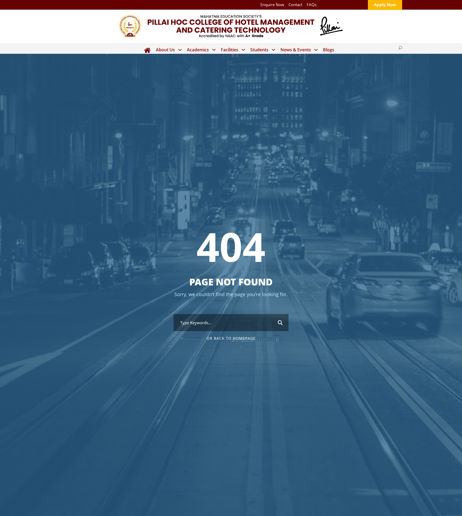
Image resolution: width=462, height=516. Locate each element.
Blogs (328, 50)
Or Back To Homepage (231, 338)
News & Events (295, 50)
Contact (295, 4)
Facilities (229, 50)
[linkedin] (332, 4)
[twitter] (341, 4)
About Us (165, 50)
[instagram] (359, 4)
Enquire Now (272, 4)
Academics (198, 50)
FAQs (312, 4)
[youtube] (350, 4)
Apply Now (385, 4)
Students (259, 50)
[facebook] (323, 4)
